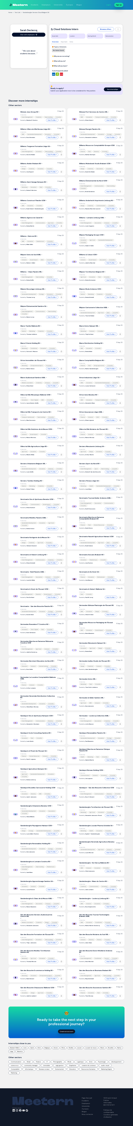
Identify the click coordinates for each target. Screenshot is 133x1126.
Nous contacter (87, 1114)
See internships (112, 89)
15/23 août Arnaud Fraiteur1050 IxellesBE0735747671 (110, 1101)
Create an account (66, 1031)
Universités (58, 5)
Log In (108, 5)
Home (10, 12)
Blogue (79, 5)
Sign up (119, 5)
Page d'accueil (87, 1098)
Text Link (17, 12)
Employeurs (46, 5)
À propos (69, 5)
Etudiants (34, 5)
